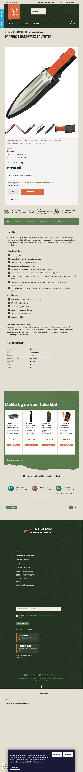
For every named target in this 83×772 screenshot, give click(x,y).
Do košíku (31, 192)
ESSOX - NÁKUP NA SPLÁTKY (25, 575)
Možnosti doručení (13, 185)
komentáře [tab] (44, 221)
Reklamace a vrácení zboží (25, 556)
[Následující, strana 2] (71, 507)
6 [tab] (43, 502)
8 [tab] (45, 502)
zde (41, 762)
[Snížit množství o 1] (8, 192)
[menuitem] (11, 23)
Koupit (12, 445)
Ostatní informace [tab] (60, 221)
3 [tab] (39, 502)
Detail (31, 445)
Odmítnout (56, 754)
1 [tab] (36, 502)
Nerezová (33, 358)
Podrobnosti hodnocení (35, 32)
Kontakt (19, 589)
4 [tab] (40, 502)
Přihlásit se (22, 623)
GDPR (18, 563)
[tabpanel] (18, 488)
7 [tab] (44, 502)
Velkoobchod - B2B (44, 2)
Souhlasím (68, 754)
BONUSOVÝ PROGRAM (23, 567)
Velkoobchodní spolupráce (25, 585)
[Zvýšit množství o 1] (18, 192)
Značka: (10, 150)
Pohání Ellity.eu (12, 177)
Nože (31, 349)
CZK (53, 2)
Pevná (32, 355)
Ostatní (32, 361)
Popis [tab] (7, 221)
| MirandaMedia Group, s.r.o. (48, 674)
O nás (18, 552)
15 (75, 507)
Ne (31, 364)
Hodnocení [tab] (31, 221)
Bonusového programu (25, 175)
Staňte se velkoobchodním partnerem (24, 656)
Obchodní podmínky (22, 560)
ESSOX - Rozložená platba (25, 571)
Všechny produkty (13, 460)
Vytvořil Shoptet (32, 674)
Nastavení (15, 767)
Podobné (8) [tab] (18, 221)
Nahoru (12, 507)
